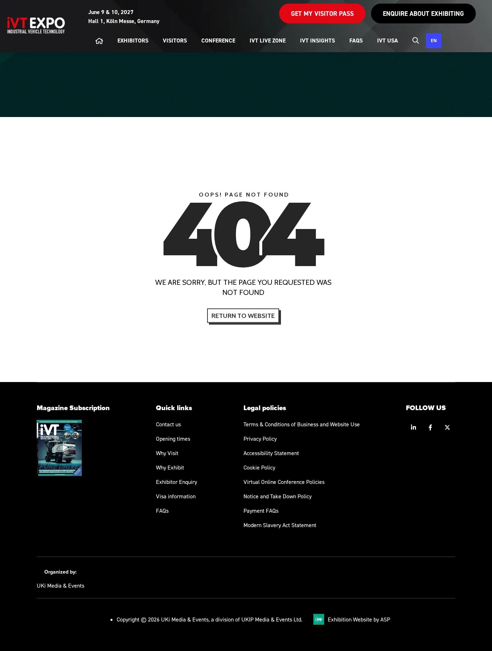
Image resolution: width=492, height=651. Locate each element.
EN (434, 40)
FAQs (162, 510)
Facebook (430, 427)
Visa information (176, 496)
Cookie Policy (259, 467)
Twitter (447, 427)
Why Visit (167, 453)
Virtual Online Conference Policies (284, 481)
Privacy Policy (260, 438)
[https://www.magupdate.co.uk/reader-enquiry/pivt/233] (59, 473)
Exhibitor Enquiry (176, 481)
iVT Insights (317, 40)
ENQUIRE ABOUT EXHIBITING (423, 13)
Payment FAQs (260, 510)
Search (415, 40)
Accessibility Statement (271, 453)
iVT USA (387, 40)
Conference (218, 40)
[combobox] (434, 41)
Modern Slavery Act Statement (279, 525)
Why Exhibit (170, 467)
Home (99, 41)
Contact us (168, 424)
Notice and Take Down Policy (277, 496)
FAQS (356, 40)
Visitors (175, 40)
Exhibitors (132, 40)
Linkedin (413, 427)
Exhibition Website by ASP (359, 619)
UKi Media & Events (60, 585)
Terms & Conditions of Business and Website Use (301, 424)
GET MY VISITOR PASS (322, 13)
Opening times (173, 438)
